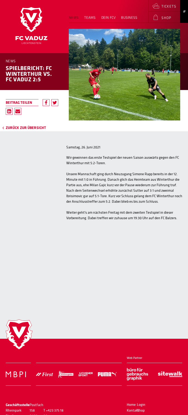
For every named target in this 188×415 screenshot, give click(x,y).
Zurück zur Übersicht (26, 128)
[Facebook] (46, 102)
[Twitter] (54, 102)
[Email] (17, 111)
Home (131, 405)
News (74, 18)
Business (129, 18)
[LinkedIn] (9, 111)
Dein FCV (108, 18)
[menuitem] (75, 19)
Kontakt (133, 410)
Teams (90, 18)
